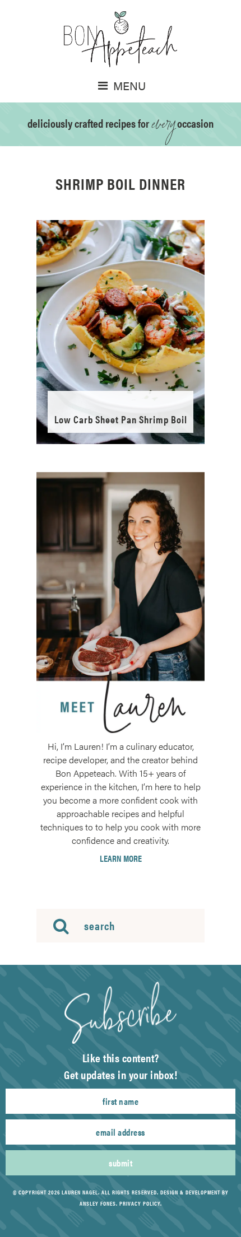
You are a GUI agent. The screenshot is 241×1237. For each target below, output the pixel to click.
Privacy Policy (139, 1203)
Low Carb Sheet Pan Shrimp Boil (120, 419)
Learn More (121, 858)
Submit (120, 1162)
